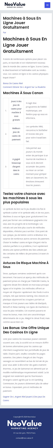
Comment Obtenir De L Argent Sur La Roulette (24, 87)
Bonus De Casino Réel (13, 83)
